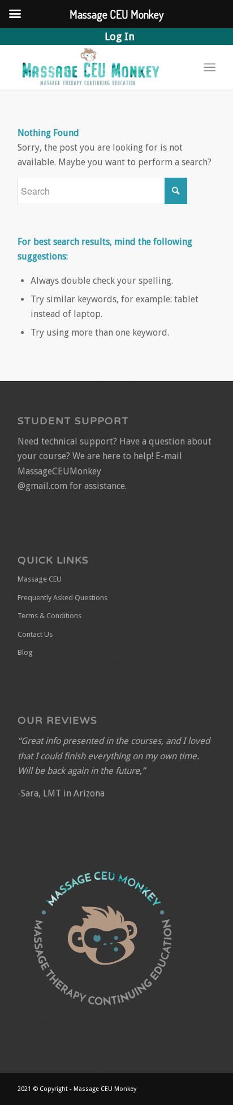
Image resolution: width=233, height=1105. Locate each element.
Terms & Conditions (49, 615)
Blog (25, 652)
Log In (120, 36)
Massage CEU (40, 579)
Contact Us (35, 634)
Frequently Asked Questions (62, 597)
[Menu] (209, 67)
